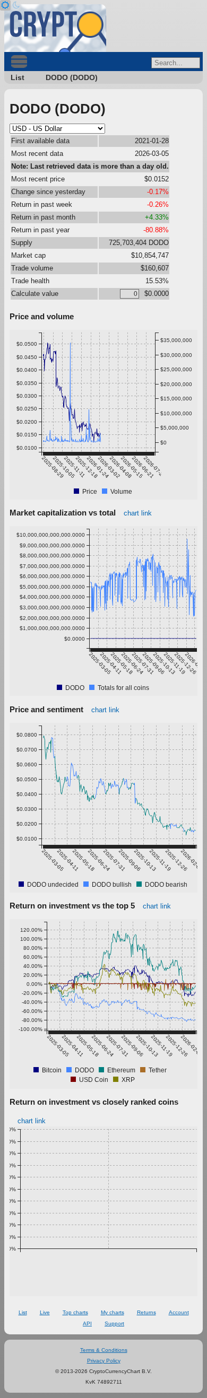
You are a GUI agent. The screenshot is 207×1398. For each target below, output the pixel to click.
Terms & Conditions (103, 1350)
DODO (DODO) (72, 77)
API (87, 1323)
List (17, 77)
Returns (146, 1312)
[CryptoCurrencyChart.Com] (55, 28)
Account (179, 1312)
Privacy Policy (103, 1361)
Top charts (75, 1312)
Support (114, 1323)
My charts (112, 1312)
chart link (138, 513)
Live (45, 1312)
